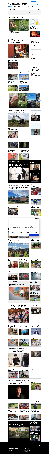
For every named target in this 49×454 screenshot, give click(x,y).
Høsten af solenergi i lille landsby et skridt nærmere (34, 434)
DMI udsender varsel (35, 369)
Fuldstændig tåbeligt (13, 412)
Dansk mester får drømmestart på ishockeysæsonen (35, 64)
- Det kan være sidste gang (35, 28)
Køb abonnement (19, 444)
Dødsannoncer (33, 6)
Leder (34, 126)
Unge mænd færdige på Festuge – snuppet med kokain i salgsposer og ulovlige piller (24, 83)
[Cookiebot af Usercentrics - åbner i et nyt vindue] (36, 218)
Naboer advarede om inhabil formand (24, 401)
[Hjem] (8, 1)
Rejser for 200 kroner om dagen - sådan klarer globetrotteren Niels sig (34, 283)
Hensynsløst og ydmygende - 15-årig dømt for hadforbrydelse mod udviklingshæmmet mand (35, 271)
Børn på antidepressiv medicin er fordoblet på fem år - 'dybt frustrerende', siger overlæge (35, 173)
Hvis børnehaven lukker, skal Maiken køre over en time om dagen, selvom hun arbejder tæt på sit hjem (35, 381)
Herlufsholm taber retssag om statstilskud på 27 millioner (24, 260)
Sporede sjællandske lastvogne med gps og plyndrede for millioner (24, 72)
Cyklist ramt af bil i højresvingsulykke (33, 48)
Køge (31, 26)
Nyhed (13, 31)
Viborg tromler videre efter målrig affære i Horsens (35, 73)
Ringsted (11, 31)
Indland (34, 74)
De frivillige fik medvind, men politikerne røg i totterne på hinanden (13, 206)
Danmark (9, 347)
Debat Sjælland (36, 111)
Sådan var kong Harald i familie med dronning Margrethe (34, 349)
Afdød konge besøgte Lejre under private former (35, 260)
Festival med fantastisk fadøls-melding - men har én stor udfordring (13, 271)
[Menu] (40, 1)
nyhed (33, 44)
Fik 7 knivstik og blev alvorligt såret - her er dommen (13, 140)
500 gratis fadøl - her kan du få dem (13, 260)
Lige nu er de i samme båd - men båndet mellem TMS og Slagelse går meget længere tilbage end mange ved (18, 306)
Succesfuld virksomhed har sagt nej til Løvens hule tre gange (35, 305)
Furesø (20, 149)
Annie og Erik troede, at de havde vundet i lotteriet (35, 54)
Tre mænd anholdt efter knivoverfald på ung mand (24, 140)
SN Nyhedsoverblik (10, 6)
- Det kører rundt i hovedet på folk (18, 187)
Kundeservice (10, 444)
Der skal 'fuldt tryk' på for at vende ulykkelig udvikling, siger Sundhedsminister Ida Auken (18, 165)
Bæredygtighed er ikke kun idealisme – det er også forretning (35, 337)
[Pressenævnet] (27, 450)
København (32, 71)
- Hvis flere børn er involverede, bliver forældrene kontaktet (24, 151)
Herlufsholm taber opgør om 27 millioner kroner (35, 241)
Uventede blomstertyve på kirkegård (15, 32)
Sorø (9, 216)
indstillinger (36, 226)
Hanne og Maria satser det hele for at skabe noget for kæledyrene (13, 326)
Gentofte (9, 184)
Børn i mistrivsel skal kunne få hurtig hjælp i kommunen (35, 162)
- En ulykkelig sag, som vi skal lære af (24, 337)
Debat (28, 6)
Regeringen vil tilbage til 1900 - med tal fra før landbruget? (35, 326)
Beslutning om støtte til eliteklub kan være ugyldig (18, 241)
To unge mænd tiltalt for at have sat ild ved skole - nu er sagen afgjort (24, 271)
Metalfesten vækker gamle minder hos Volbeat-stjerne (12, 130)
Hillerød (9, 239)
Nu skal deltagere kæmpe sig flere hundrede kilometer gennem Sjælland (13, 369)
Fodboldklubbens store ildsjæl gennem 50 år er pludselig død (35, 51)
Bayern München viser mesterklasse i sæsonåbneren (35, 61)
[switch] (21, 232)
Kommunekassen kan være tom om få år (18, 284)
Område (19, 6)
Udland (31, 347)
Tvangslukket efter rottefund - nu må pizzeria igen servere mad (13, 72)
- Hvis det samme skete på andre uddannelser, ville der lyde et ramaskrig (18, 350)
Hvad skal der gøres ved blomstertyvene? (17, 34)
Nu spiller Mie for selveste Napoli (35, 294)
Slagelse (9, 109)
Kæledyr (12, 81)
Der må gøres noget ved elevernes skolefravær (34, 127)
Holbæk (9, 39)
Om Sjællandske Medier (27, 444)
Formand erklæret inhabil (35, 411)
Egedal (31, 292)
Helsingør (31, 281)
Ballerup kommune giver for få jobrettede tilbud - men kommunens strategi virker (25, 369)
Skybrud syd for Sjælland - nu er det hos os (35, 17)
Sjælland (32, 41)
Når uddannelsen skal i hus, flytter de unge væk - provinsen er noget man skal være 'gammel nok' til (35, 423)
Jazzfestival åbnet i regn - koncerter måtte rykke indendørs (18, 41)
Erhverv (25, 6)
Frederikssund (10, 149)
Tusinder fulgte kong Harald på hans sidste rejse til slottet (35, 70)
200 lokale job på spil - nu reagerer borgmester (12, 151)
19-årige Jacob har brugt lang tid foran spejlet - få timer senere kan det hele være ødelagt (24, 412)
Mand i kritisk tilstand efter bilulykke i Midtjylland (34, 67)
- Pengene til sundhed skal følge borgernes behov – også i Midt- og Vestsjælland (35, 113)
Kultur (11, 39)
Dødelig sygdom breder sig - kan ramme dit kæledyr (12, 83)
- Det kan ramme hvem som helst (18, 382)
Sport (36, 6)
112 (10, 216)
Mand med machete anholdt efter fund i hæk (32, 12)
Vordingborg (31, 421)
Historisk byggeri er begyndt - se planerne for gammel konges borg (17, 111)
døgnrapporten (35, 41)
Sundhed (12, 379)
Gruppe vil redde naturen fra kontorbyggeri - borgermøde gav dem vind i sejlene (13, 60)
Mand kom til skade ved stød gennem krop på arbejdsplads (35, 42)
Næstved (9, 128)
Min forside (15, 6)
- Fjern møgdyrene (17, 17)
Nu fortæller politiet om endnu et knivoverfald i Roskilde (35, 45)
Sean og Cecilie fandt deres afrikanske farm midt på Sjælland (18, 425)
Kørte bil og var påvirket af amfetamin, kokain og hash (13, 12)
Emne (22, 6)
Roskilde (31, 44)
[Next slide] (39, 100)
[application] (13, 100)
